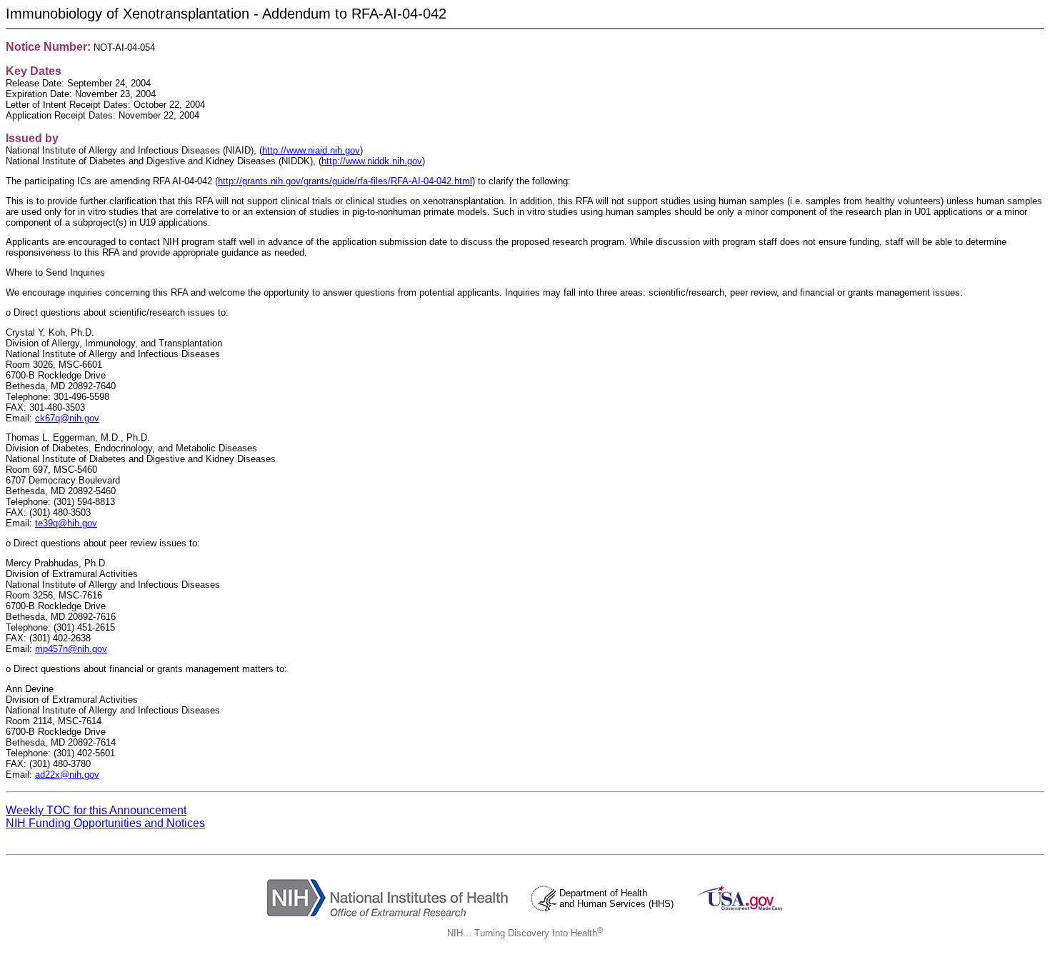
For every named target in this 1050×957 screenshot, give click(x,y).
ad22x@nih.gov (67, 774)
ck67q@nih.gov (67, 418)
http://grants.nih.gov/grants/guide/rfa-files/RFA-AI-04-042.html (345, 181)
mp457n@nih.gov (71, 648)
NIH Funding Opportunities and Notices (105, 823)
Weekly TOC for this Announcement (96, 810)
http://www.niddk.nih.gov (371, 161)
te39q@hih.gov (66, 523)
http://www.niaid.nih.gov (311, 150)
